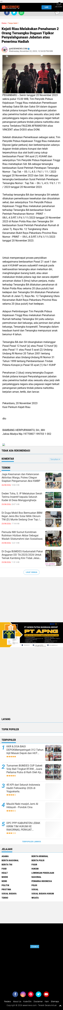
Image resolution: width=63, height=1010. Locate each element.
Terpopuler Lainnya (31, 842)
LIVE (46, 7)
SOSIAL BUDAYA (9, 893)
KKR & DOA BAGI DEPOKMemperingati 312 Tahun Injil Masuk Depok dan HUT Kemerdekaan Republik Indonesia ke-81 (24, 750)
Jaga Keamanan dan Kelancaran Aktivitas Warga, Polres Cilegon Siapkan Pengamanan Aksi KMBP (21, 477)
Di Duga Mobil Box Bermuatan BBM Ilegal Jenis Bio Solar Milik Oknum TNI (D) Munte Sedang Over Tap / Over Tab (22, 516)
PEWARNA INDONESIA (42, 881)
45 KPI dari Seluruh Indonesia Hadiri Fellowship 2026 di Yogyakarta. (23, 788)
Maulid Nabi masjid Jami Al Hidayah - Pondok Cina (22, 805)
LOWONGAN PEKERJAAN (43, 873)
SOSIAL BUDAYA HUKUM (43, 893)
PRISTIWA (6, 889)
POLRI (34, 885)
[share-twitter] (14, 12)
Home (4, 23)
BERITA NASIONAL (10, 860)
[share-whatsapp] (21, 12)
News (4, 881)
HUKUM (35, 868)
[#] (31, 634)
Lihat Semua (31, 572)
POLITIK (5, 885)
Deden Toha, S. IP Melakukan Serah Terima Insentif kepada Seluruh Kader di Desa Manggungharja (22, 497)
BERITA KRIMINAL (40, 856)
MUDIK (5, 877)
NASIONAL (36, 877)
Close (35, 946)
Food (4, 868)
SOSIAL (35, 889)
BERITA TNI (7, 864)
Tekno (5, 897)
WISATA (35, 897)
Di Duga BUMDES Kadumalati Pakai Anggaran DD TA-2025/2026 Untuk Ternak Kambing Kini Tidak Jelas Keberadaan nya (22, 555)
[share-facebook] (7, 12)
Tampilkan (54, 459)
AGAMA (5, 856)
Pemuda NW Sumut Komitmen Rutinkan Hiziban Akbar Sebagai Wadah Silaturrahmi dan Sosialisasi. (22, 535)
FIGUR (34, 864)
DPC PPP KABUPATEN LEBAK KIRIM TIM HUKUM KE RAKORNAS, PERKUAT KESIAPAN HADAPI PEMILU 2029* (23, 826)
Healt (5, 873)
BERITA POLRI (38, 860)
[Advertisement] (31, 601)
